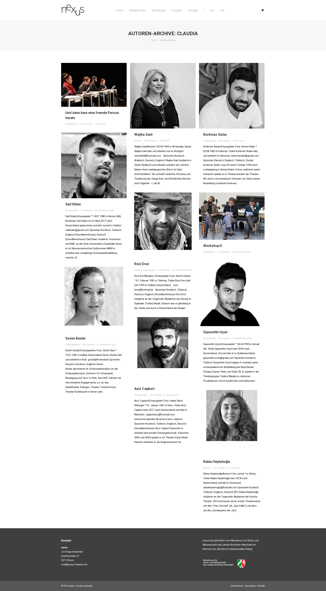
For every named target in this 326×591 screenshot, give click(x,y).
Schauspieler (209, 140)
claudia (187, 33)
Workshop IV (71, 124)
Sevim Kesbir (75, 338)
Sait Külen (73, 204)
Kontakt (261, 586)
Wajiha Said (143, 134)
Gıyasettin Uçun (215, 332)
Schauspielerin (72, 344)
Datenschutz (237, 586)
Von (86, 124)
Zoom (158, 95)
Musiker (138, 270)
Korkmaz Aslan (215, 134)
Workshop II (212, 246)
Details (167, 95)
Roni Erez (141, 264)
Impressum (250, 586)
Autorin (137, 140)
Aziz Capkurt (144, 389)
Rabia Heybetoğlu (216, 462)
